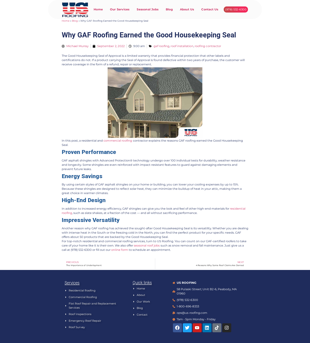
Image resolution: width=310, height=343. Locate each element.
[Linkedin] (207, 327)
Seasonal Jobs (148, 9)
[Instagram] (226, 327)
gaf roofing (161, 46)
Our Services (120, 9)
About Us (187, 9)
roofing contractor (208, 46)
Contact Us (209, 9)
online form (119, 250)
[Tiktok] (216, 327)
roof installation (182, 46)
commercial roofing (118, 140)
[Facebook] (177, 327)
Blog (169, 9)
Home (98, 9)
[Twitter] (187, 327)
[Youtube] (197, 327)
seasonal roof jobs (147, 245)
